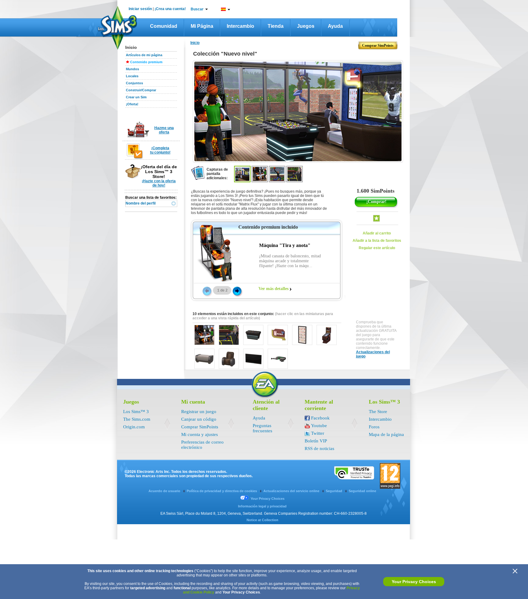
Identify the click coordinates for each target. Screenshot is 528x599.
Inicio (195, 43)
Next (237, 291)
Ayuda (335, 26)
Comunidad (163, 26)
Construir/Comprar (141, 90)
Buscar (197, 9)
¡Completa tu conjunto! (160, 150)
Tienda (276, 26)
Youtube (319, 425)
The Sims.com (136, 419)
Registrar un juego (198, 411)
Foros (374, 426)
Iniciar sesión (140, 9)
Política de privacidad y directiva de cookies (222, 491)
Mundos (132, 69)
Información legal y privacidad (262, 506)
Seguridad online (362, 491)
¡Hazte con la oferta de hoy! (159, 183)
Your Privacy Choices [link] (267, 498)
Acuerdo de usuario (164, 491)
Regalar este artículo (377, 248)
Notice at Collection (262, 520)
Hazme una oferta (164, 130)
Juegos (305, 26)
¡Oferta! (132, 104)
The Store (378, 411)
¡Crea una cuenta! (170, 9)
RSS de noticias (319, 448)
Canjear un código (198, 419)
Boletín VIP (316, 440)
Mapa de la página (386, 434)
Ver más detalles (273, 288)
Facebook (320, 418)
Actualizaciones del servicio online (291, 491)
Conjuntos (134, 83)
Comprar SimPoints (199, 426)
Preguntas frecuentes (262, 428)
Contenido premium (146, 62)
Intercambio (240, 26)
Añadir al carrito (377, 233)
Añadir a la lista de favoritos (377, 240)
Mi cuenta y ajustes (199, 434)
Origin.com (134, 426)
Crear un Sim (136, 97)
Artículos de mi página (144, 55)
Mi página (202, 26)
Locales (132, 76)
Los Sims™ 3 (136, 411)
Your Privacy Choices (414, 581)
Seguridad (334, 491)
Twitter (317, 433)
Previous (206, 291)
